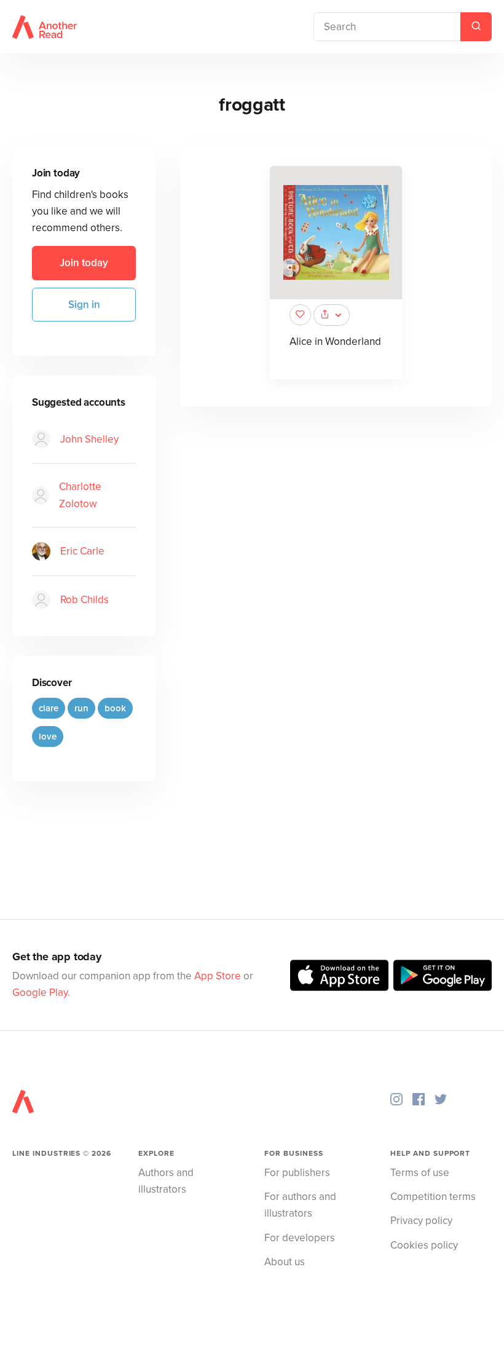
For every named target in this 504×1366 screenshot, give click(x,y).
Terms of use (419, 1172)
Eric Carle (82, 551)
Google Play (40, 992)
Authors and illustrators (166, 1181)
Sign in (84, 304)
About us (284, 1261)
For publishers (297, 1172)
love (48, 736)
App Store (217, 975)
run (81, 708)
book (115, 708)
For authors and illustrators (300, 1205)
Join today (84, 262)
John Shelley (89, 439)
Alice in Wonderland (335, 341)
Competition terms (433, 1196)
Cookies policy (424, 1245)
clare (48, 708)
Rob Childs (84, 599)
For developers (299, 1237)
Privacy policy (421, 1220)
